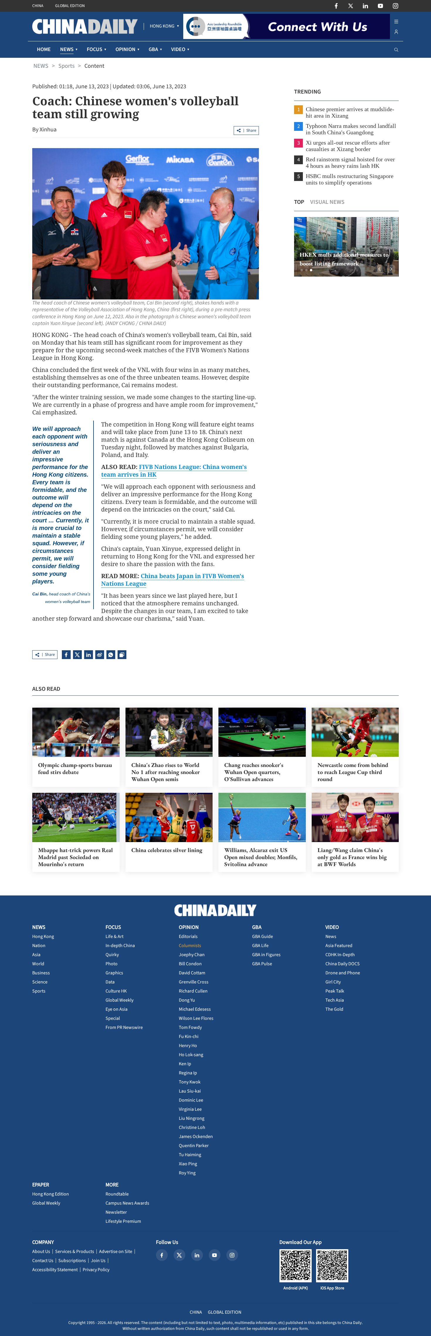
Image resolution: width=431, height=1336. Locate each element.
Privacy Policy (96, 1269)
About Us (41, 1251)
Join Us (98, 1260)
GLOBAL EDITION (70, 6)
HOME (44, 49)
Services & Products (74, 1251)
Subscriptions (72, 1260)
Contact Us (42, 1260)
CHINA (37, 6)
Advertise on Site (115, 1251)
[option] (346, 247)
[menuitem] (162, 26)
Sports (66, 66)
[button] (302, 270)
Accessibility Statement (55, 1269)
